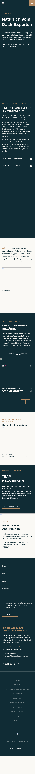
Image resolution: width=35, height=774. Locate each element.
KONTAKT (17, 720)
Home (17, 680)
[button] (27, 306)
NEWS (17, 716)
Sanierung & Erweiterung (17, 689)
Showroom (17, 698)
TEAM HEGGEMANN (17, 702)
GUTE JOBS (17, 707)
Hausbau (17, 684)
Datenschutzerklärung (11, 607)
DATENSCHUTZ (24, 741)
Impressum (10, 741)
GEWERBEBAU (17, 693)
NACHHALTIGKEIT (18, 711)
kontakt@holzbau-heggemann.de (16, 656)
